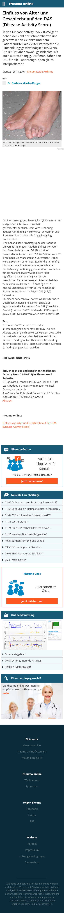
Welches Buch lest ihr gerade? (26, 534)
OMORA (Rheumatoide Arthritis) (23, 660)
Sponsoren (32, 786)
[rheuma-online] (21, 3)
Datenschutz (32, 862)
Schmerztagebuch (15, 654)
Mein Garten (15, 560)
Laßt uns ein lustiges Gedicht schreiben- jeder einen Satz (34, 509)
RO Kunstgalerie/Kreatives (23, 547)
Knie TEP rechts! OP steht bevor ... (28, 528)
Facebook (32, 809)
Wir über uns (32, 780)
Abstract (7, 400)
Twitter (32, 815)
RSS (32, 821)
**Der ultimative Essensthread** (28, 515)
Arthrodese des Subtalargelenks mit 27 (31, 502)
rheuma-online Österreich (32, 751)
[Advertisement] (32, 183)
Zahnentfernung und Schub (24, 540)
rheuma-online (32, 745)
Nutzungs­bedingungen (32, 856)
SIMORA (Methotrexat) (18, 667)
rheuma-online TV (32, 757)
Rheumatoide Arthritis (40, 71)
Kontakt (32, 843)
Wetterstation (16, 521)
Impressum (32, 850)
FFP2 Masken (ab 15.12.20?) (24, 553)
